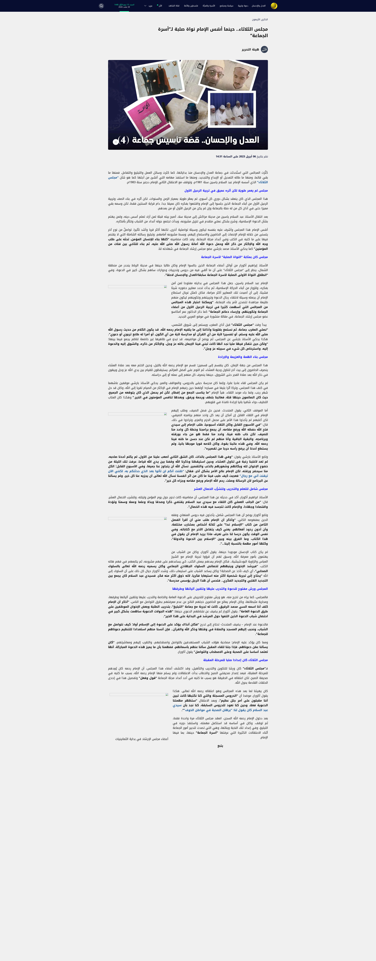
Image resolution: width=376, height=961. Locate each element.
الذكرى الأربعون (260, 19)
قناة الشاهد (173, 6)
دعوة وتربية (243, 6)
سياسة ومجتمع (226, 6)
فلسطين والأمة (191, 6)
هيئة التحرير (250, 49)
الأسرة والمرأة (209, 6)
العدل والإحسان (259, 6)
